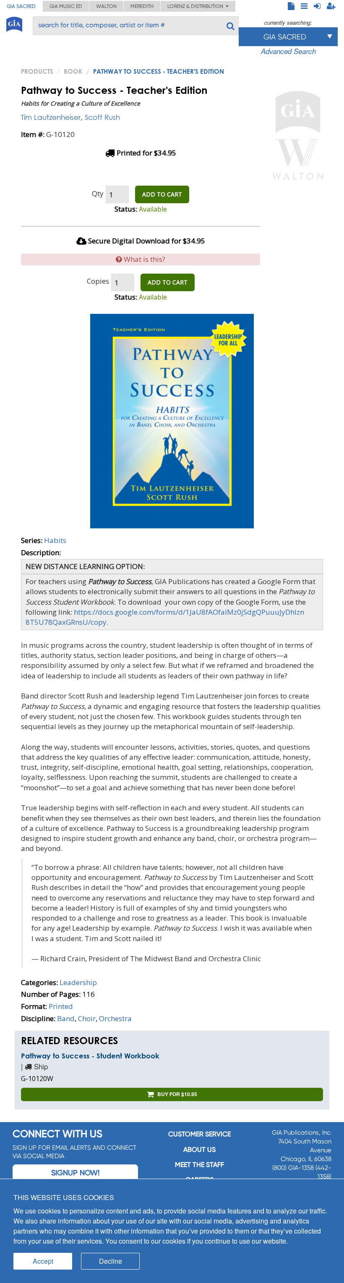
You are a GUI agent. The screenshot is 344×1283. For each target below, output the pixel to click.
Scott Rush (102, 117)
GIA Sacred (21, 6)
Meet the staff (199, 1165)
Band (66, 1018)
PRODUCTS (37, 71)
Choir (87, 1018)
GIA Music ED (66, 6)
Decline (110, 1261)
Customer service (199, 1134)
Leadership (78, 982)
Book (73, 71)
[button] (140, 259)
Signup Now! (75, 1172)
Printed (61, 1006)
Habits (55, 540)
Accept (43, 1261)
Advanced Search (288, 51)
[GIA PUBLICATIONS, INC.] (14, 23)
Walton (106, 6)
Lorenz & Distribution (196, 6)
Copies (98, 281)
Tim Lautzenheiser (51, 117)
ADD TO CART (162, 194)
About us (199, 1150)
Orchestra (115, 1018)
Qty (98, 193)
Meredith (142, 6)
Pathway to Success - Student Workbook (90, 1056)
